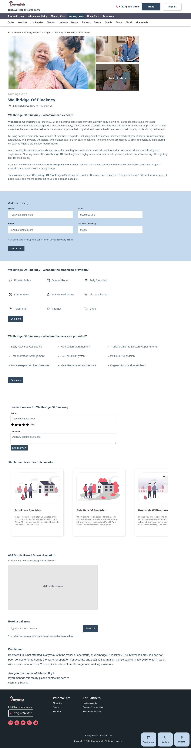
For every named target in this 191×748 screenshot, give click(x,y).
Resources (108, 16)
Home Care (93, 16)
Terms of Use (106, 735)
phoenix (86, 22)
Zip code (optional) (87, 223)
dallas (11, 22)
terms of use (47, 239)
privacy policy (65, 239)
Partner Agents (90, 703)
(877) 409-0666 (138, 659)
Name (11, 208)
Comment (15, 431)
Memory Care (58, 16)
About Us (57, 703)
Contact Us (58, 707)
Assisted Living (16, 16)
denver (74, 22)
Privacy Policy (91, 735)
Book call (90, 628)
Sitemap (57, 711)
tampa (119, 22)
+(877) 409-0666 (129, 6)
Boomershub (14, 32)
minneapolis (141, 22)
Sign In (172, 6)
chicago (51, 22)
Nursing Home (76, 16)
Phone (81, 208)
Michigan (46, 32)
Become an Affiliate (92, 711)
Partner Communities (93, 707)
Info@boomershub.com (20, 707)
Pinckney (59, 32)
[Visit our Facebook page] (29, 722)
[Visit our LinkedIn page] (35, 722)
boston (97, 22)
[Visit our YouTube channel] (10, 722)
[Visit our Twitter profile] (23, 722)
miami (129, 22)
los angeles (37, 22)
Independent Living (37, 16)
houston (63, 22)
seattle (108, 22)
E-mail (11, 223)
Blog (151, 6)
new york (22, 22)
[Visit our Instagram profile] (16, 722)
